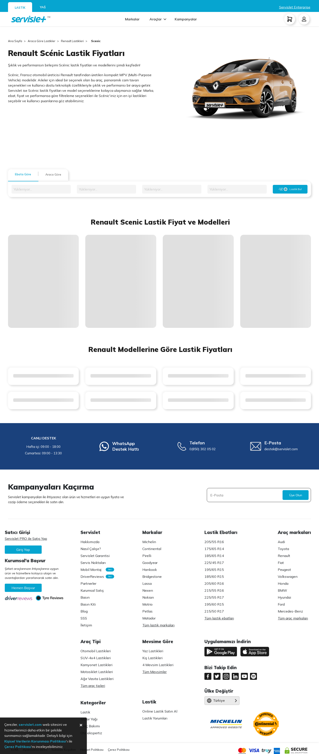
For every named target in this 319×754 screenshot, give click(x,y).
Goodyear (150, 562)
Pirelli (146, 556)
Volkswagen (288, 576)
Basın (85, 597)
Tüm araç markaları (293, 618)
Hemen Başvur (23, 588)
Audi (281, 542)
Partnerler (88, 583)
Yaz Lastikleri (152, 651)
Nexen (147, 590)
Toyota (283, 549)
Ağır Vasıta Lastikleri (97, 679)
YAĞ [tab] (43, 7)
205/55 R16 (214, 542)
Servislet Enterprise (294, 7)
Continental (151, 549)
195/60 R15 (214, 604)
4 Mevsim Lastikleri (157, 665)
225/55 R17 (214, 597)
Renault (284, 556)
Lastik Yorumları (154, 718)
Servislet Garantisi (95, 556)
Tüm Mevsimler (154, 672)
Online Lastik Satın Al (159, 711)
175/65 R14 (214, 549)
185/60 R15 (214, 576)
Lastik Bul (295, 189)
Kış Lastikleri (152, 658)
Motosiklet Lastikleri (97, 672)
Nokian (148, 597)
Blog (84, 611)
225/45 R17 (214, 562)
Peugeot (284, 569)
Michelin (149, 542)
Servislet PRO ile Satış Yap (26, 538)
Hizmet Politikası (92, 749)
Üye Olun (295, 495)
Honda (283, 583)
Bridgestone (152, 576)
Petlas (147, 611)
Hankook (149, 569)
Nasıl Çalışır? (91, 549)
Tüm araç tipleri (93, 685)
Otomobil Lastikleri (96, 651)
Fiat (281, 562)
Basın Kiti (88, 604)
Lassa (147, 583)
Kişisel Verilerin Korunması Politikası (35, 741)
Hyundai (284, 597)
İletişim (86, 625)
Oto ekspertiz (91, 733)
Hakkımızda (90, 542)
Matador (149, 618)
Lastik (85, 712)
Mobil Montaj (95, 569)
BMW (282, 590)
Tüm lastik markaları (158, 625)
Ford (281, 604)
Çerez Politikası (119, 749)
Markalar (132, 19)
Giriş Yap (23, 549)
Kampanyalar (186, 19)
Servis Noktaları (93, 562)
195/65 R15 (214, 569)
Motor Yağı (89, 719)
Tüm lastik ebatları (219, 618)
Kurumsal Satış (92, 590)
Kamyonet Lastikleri (96, 665)
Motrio (147, 604)
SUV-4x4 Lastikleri (96, 658)
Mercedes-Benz (290, 611)
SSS (84, 618)
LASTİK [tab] (20, 7)
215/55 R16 (214, 590)
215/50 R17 (214, 611)
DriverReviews (95, 576)
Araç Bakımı (90, 726)
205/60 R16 (214, 583)
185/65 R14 (214, 556)
